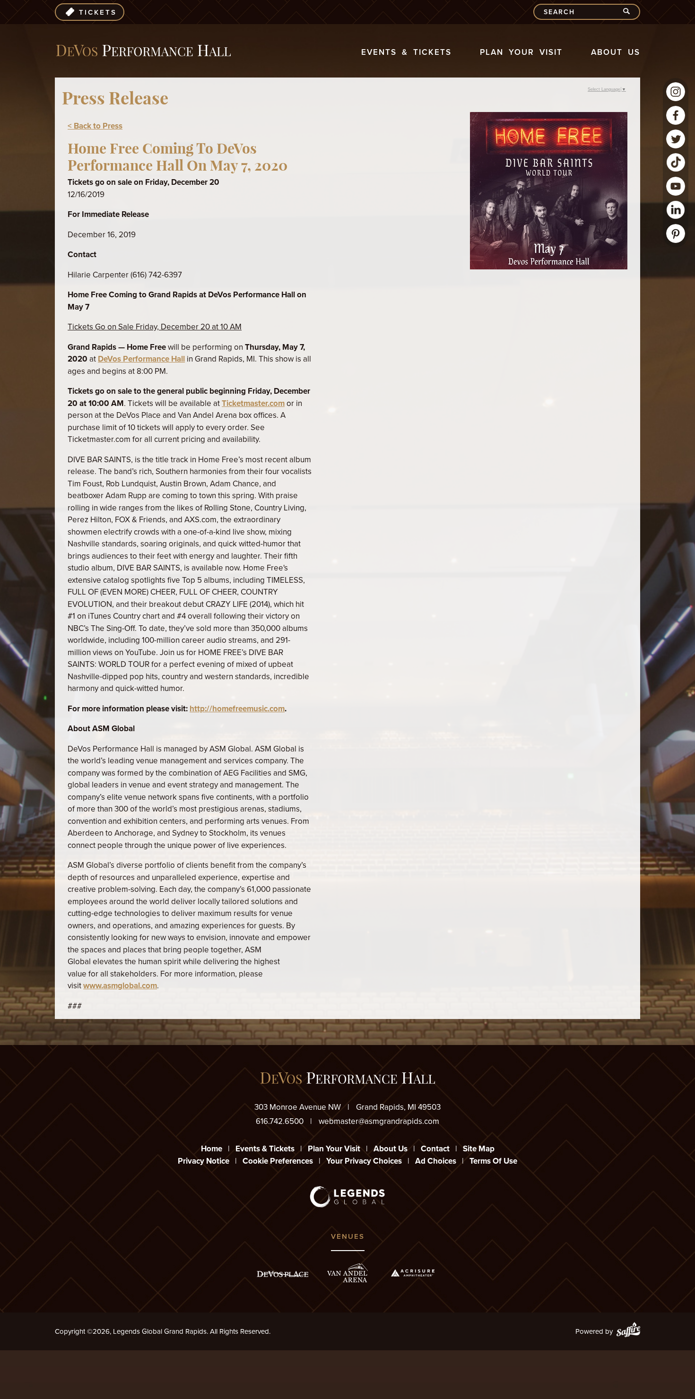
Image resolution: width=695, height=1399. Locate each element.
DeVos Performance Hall (141, 359)
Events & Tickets (406, 52)
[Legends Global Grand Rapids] (143, 51)
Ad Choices (435, 1161)
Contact (435, 1149)
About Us (615, 52)
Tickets (98, 12)
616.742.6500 (280, 1121)
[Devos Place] (282, 1274)
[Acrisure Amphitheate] (413, 1273)
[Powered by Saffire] (628, 1331)
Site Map (479, 1149)
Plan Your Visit (521, 52)
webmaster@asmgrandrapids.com (379, 1121)
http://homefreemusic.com (237, 709)
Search (630, 11)
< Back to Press (95, 126)
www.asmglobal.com (120, 986)
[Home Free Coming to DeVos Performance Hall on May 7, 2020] (548, 267)
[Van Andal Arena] (347, 1273)
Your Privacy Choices (364, 1161)
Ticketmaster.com (253, 403)
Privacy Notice (203, 1161)
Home (211, 1149)
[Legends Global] (347, 1197)
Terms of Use (493, 1161)
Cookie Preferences (278, 1161)
